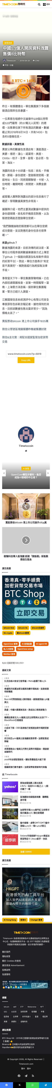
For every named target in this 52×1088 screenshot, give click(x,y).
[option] (26, 473)
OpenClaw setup (25, 649)
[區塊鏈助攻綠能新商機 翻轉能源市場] (10, 800)
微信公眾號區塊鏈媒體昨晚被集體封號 (24, 329)
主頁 (7, 16)
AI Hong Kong (10, 920)
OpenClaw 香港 (10, 644)
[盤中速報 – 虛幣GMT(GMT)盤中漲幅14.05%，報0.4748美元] (10, 826)
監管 (36, 1017)
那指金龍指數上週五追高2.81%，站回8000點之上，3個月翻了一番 (34, 786)
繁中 (23, 1068)
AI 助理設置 (27, 644)
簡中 (29, 1068)
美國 (5, 1021)
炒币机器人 (26, 1017)
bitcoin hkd (9, 628)
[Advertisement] (26, 396)
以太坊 (13, 1012)
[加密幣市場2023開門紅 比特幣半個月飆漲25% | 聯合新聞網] (10, 813)
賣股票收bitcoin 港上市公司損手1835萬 (25, 321)
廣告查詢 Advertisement (13, 965)
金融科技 (24, 1021)
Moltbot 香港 (9, 654)
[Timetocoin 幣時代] (13, 4)
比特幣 (15, 1017)
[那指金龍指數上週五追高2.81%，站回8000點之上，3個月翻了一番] (10, 786)
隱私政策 (6, 956)
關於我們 (6, 952)
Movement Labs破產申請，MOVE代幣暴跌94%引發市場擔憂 (26, 476)
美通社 (13, 1021)
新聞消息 (14, 16)
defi (14, 1007)
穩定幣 (45, 1017)
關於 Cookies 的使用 (11, 961)
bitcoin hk (23, 628)
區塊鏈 (34, 1012)
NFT (42, 1007)
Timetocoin (11, 61)
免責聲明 (6, 974)
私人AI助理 (8, 649)
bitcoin (6, 1007)
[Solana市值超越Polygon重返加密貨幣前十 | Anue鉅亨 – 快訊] (10, 839)
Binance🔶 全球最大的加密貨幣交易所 (18, 1044)
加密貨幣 (24, 1012)
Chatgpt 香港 (36, 920)
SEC (5, 1012)
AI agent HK (41, 644)
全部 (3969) (26, 851)
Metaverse (32, 1007)
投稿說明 (6, 970)
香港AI (23, 920)
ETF (22, 1007)
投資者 (6, 1017)
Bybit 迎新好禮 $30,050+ (13, 663)
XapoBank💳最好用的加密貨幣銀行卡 (18, 1047)
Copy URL (26, 360)
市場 (42, 1012)
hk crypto (8, 633)
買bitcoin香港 (23, 633)
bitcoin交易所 (38, 628)
